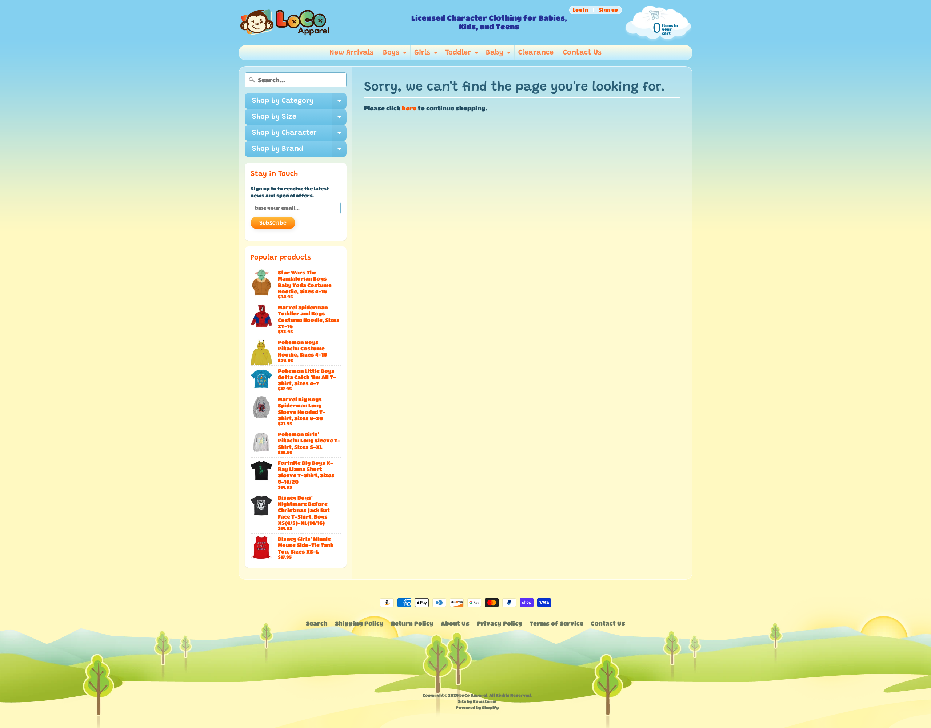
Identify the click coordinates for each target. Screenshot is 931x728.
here (409, 108)
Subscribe (273, 223)
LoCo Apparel (473, 695)
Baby (499, 54)
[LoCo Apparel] (322, 22)
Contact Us (582, 52)
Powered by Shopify (477, 707)
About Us (455, 623)
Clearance (536, 52)
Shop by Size (299, 119)
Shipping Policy (359, 623)
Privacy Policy (499, 623)
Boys (395, 54)
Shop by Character (299, 135)
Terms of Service (556, 623)
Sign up (608, 10)
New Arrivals (351, 52)
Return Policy (412, 623)
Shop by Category (299, 103)
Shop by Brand (299, 151)
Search (317, 623)
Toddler (462, 54)
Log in (580, 10)
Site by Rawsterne (477, 701)
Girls (426, 54)
